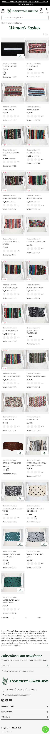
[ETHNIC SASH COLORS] (37, 224)
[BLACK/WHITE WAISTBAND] (37, 313)
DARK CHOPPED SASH (12, 463)
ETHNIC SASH (32, 66)
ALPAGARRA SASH (10, 331)
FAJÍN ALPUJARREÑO (11, 376)
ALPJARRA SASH (33, 153)
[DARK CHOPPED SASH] (13, 445)
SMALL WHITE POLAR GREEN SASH (11, 555)
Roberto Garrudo (7, 732)
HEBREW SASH (33, 109)
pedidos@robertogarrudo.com (17, 695)
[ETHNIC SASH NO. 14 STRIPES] (13, 224)
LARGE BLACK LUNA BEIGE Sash (35, 510)
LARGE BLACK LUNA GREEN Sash (11, 601)
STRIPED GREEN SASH (36, 376)
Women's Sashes (15, 23)
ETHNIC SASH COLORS (36, 242)
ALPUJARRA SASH (34, 198)
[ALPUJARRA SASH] (37, 181)
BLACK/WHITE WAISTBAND (32, 332)
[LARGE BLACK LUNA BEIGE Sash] (37, 491)
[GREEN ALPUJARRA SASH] (13, 135)
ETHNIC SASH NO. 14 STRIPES (11, 243)
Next (39, 617)
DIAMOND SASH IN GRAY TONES (13, 510)
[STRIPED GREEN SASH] (37, 359)
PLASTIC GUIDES (9, 66)
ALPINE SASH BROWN (12, 198)
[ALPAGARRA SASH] (13, 313)
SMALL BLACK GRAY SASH (35, 555)
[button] (47, 11)
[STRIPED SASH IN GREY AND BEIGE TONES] (37, 445)
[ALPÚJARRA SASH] (13, 270)
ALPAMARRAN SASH (35, 287)
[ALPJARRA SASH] (37, 135)
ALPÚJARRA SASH (10, 287)
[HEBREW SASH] (37, 92)
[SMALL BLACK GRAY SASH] (37, 537)
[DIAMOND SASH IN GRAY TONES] (13, 491)
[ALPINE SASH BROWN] (13, 181)
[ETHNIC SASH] (37, 49)
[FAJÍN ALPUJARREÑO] (13, 359)
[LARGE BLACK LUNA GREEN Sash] (13, 582)
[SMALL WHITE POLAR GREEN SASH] (13, 537)
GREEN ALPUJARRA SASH (11, 154)
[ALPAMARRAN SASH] (37, 270)
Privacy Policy (28, 671)
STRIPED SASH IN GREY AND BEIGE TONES (36, 464)
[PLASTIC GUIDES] (13, 49)
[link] (28, 73)
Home (3, 23)
